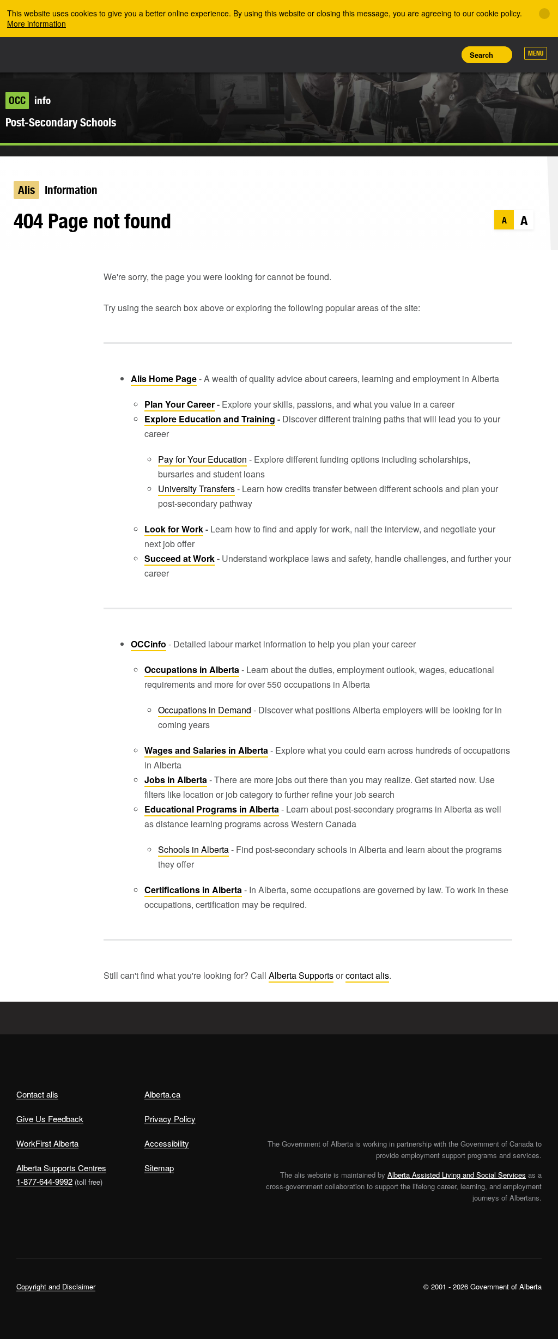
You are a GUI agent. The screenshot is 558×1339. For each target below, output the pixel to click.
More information (36, 23)
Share (370, 54)
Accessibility (166, 1143)
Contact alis (37, 1094)
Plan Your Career (179, 404)
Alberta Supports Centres (61, 1167)
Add (395, 54)
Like (419, 54)
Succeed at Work (179, 558)
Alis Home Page (164, 378)
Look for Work (173, 529)
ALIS (88, 54)
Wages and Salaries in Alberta (206, 750)
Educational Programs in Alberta (211, 809)
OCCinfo (148, 644)
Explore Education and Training (209, 419)
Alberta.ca (162, 1094)
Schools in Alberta (193, 849)
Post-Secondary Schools (60, 122)
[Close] (544, 13)
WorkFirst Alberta (47, 1143)
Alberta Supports (301, 975)
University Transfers (196, 488)
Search (481, 55)
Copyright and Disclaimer (55, 1286)
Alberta (37, 54)
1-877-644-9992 (44, 1181)
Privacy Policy (170, 1118)
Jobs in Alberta (175, 779)
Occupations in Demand (204, 710)
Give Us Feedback (49, 1118)
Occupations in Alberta (191, 669)
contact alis (367, 975)
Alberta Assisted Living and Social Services (456, 1175)
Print (444, 54)
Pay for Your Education (202, 459)
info (30, 100)
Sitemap (159, 1167)
